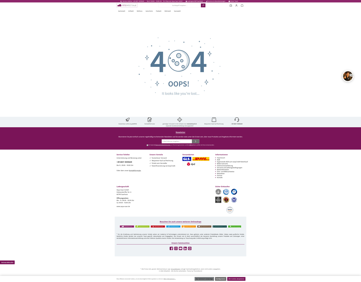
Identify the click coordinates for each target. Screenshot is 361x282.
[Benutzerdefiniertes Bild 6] (234, 200)
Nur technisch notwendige (204, 279)
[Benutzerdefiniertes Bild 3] (234, 192)
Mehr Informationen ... (170, 279)
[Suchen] (203, 5)
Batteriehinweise (223, 170)
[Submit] (195, 141)
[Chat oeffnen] (348, 76)
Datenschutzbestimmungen (163, 145)
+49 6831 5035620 (236, 124)
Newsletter (221, 174)
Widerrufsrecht (222, 164)
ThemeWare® (197, 271)
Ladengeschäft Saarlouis (195, 1)
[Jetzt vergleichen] (230, 5)
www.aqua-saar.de (123, 206)
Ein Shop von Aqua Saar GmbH (172, 1)
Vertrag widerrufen (7, 262)
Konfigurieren (220, 279)
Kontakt (220, 177)
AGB (190, 145)
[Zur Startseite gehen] (127, 5)
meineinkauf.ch (192, 124)
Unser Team (234, 1)
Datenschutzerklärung (225, 166)
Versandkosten (175, 269)
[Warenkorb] (242, 5)
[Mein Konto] (236, 5)
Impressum (221, 158)
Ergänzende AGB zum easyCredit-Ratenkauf (232, 162)
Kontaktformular (149, 124)
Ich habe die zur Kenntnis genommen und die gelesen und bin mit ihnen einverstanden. (181, 145)
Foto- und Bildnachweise (225, 172)
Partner (219, 175)
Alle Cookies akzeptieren (236, 279)
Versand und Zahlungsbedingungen (229, 168)
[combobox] (179, 5)
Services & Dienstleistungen (216, 1)
